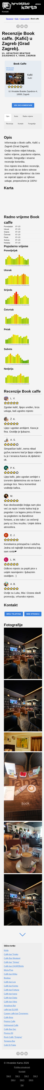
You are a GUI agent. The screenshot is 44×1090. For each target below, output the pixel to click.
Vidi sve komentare (23, 105)
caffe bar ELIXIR (11, 1010)
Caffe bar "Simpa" (11, 962)
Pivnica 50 (8, 1033)
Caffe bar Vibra (10, 1002)
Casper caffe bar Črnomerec (16, 1013)
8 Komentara (10, 69)
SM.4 (13, 1080)
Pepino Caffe (9, 1021)
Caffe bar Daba (10, 998)
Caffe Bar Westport (12, 958)
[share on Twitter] (22, 28)
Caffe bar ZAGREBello (14, 966)
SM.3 (35, 1076)
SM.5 (22, 1080)
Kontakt (5, 12)
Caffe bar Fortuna (11, 990)
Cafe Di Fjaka (10, 1045)
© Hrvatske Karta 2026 (16, 1063)
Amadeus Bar (10, 1006)
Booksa (7, 978)
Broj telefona (13, 614)
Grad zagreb (24, 19)
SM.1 (17, 1076)
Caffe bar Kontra (11, 986)
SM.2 (26, 1076)
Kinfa (6, 950)
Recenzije (9, 19)
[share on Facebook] (18, 28)
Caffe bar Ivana (10, 994)
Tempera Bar (9, 1041)
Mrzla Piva (8, 970)
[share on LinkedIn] (26, 28)
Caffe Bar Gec (10, 1029)
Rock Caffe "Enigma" (13, 1037)
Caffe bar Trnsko (11, 954)
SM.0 (8, 1076)
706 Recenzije (10, 67)
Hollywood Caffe (11, 1025)
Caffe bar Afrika (10, 974)
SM (22, 1085)
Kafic (17, 19)
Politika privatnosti (22, 1067)
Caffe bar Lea (10, 982)
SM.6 (31, 1080)
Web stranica (32, 614)
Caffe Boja (8, 1017)
